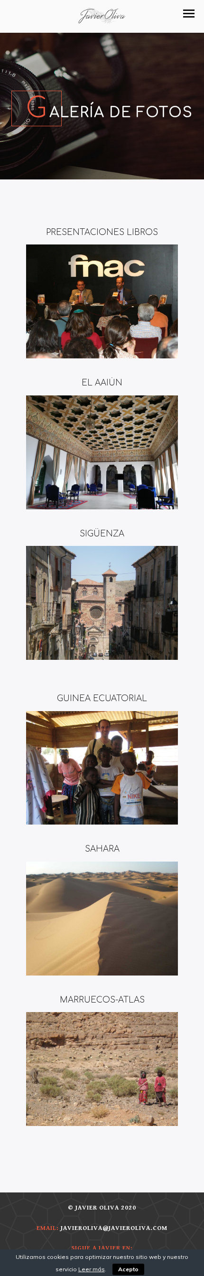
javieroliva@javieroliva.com (114, 1228)
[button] (189, 13)
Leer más (91, 1269)
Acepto (128, 1269)
